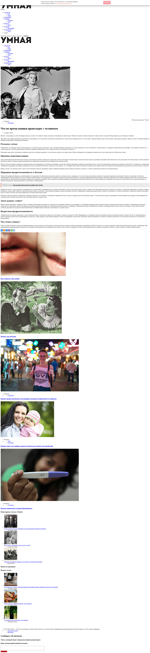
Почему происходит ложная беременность (16, 508)
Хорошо (107, 2)
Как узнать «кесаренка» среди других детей (17, 545)
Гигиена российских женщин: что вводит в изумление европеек (23, 562)
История (6, 26)
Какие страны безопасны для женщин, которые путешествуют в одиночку (29, 399)
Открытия (7, 12)
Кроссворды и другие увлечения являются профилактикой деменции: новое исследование (31, 587)
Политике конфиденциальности (63, 3)
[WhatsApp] (11, 230)
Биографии (11, 28)
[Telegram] (14, 230)
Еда (9, 14)
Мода (9, 25)
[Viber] (9, 230)
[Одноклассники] (4, 230)
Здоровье (7, 19)
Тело (9, 22)
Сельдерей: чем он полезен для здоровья (16, 620)
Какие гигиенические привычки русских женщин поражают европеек (25, 528)
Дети (9, 31)
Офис (9, 15)
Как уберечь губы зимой (10, 279)
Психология (7, 29)
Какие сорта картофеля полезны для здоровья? (18, 603)
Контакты (10, 632)
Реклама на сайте (13, 630)
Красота (6, 23)
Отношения (7, 17)
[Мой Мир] (7, 230)
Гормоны (10, 20)
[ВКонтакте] (2, 230)
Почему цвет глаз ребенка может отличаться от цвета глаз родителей (27, 446)
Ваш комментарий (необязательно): (14, 643)
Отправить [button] (4, 651)
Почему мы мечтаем (8, 336)
